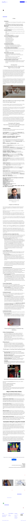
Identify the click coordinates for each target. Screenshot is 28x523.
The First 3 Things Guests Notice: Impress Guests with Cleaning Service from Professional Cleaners (20, 487)
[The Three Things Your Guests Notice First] (20, 483)
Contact (3, 513)
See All (24, 478)
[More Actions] (24, 503)
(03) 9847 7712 (4, 516)
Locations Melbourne (10, 513)
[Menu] (26, 1)
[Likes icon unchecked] (5, 507)
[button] (14, 193)
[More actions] (24, 10)
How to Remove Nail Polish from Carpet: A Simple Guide (7, 487)
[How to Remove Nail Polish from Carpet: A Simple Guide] (7, 483)
